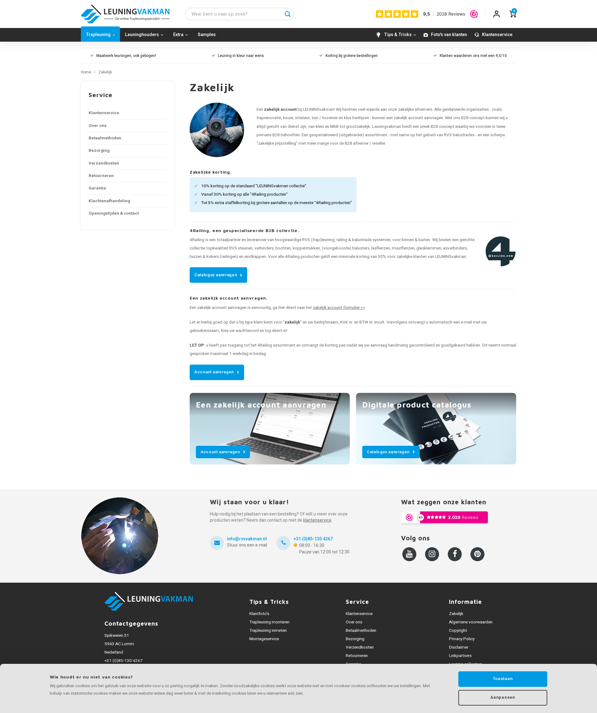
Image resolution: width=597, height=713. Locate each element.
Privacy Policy (461, 639)
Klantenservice (497, 34)
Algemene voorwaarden (471, 622)
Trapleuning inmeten (268, 630)
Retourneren (101, 176)
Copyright (458, 630)
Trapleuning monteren (269, 622)
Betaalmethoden (105, 138)
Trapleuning (98, 34)
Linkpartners (460, 656)
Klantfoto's (259, 614)
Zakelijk (105, 72)
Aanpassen (502, 697)
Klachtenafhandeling (109, 201)
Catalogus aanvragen (215, 275)
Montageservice (264, 639)
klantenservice (317, 520)
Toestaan (503, 679)
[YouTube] (409, 554)
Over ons (98, 126)
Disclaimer (458, 647)
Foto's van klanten (449, 34)
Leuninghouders (142, 34)
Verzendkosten (104, 163)
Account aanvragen (214, 372)
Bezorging (99, 150)
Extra (178, 34)
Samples (207, 34)
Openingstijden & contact (114, 213)
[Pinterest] (477, 554)
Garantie (97, 188)
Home (86, 72)
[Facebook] (455, 554)
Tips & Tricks (398, 34)
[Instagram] (432, 554)
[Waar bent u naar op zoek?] (287, 14)
